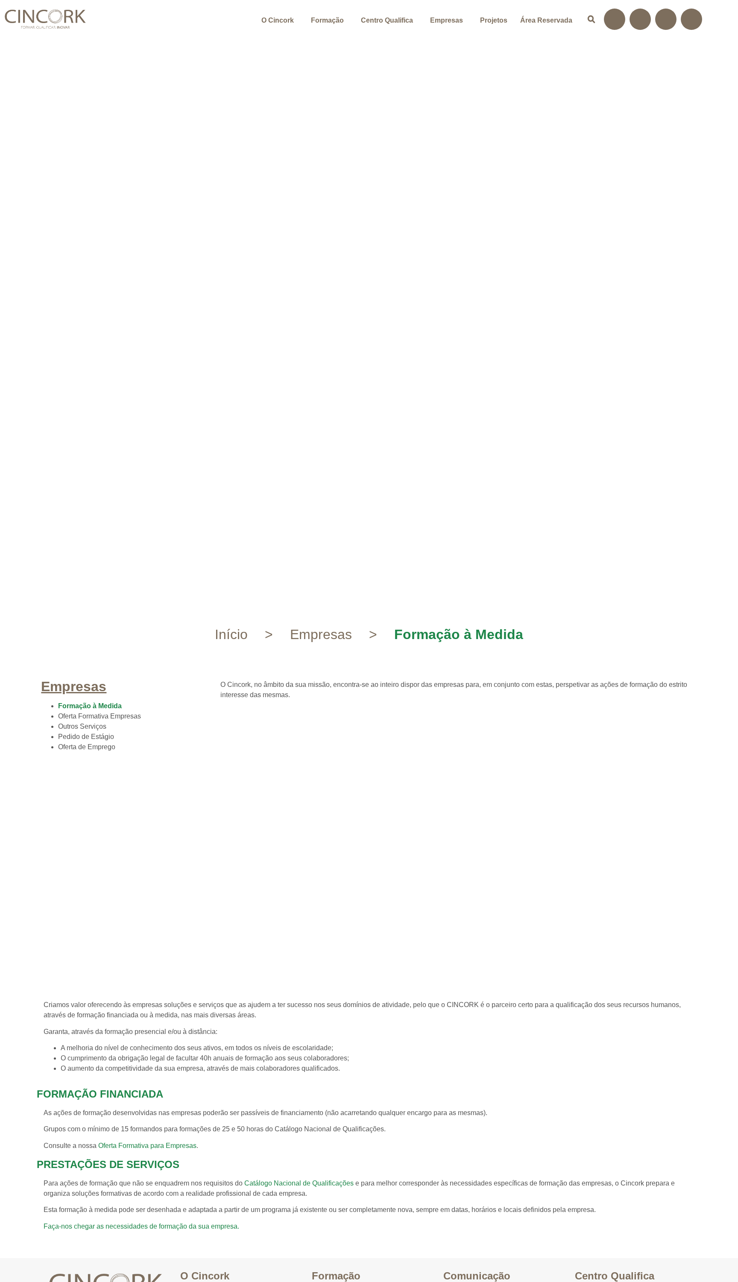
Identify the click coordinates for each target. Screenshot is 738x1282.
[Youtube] (691, 19)
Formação (327, 20)
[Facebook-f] (614, 19)
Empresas (446, 20)
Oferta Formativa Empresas (99, 716)
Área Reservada (546, 20)
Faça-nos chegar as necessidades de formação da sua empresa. (141, 1226)
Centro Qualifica (387, 20)
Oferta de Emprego (86, 747)
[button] (280, 20)
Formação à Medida (90, 706)
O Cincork (277, 20)
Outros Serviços (82, 726)
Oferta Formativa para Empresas (147, 1145)
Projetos (493, 20)
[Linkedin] (665, 19)
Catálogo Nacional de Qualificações (299, 1183)
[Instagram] (640, 19)
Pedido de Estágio (86, 736)
